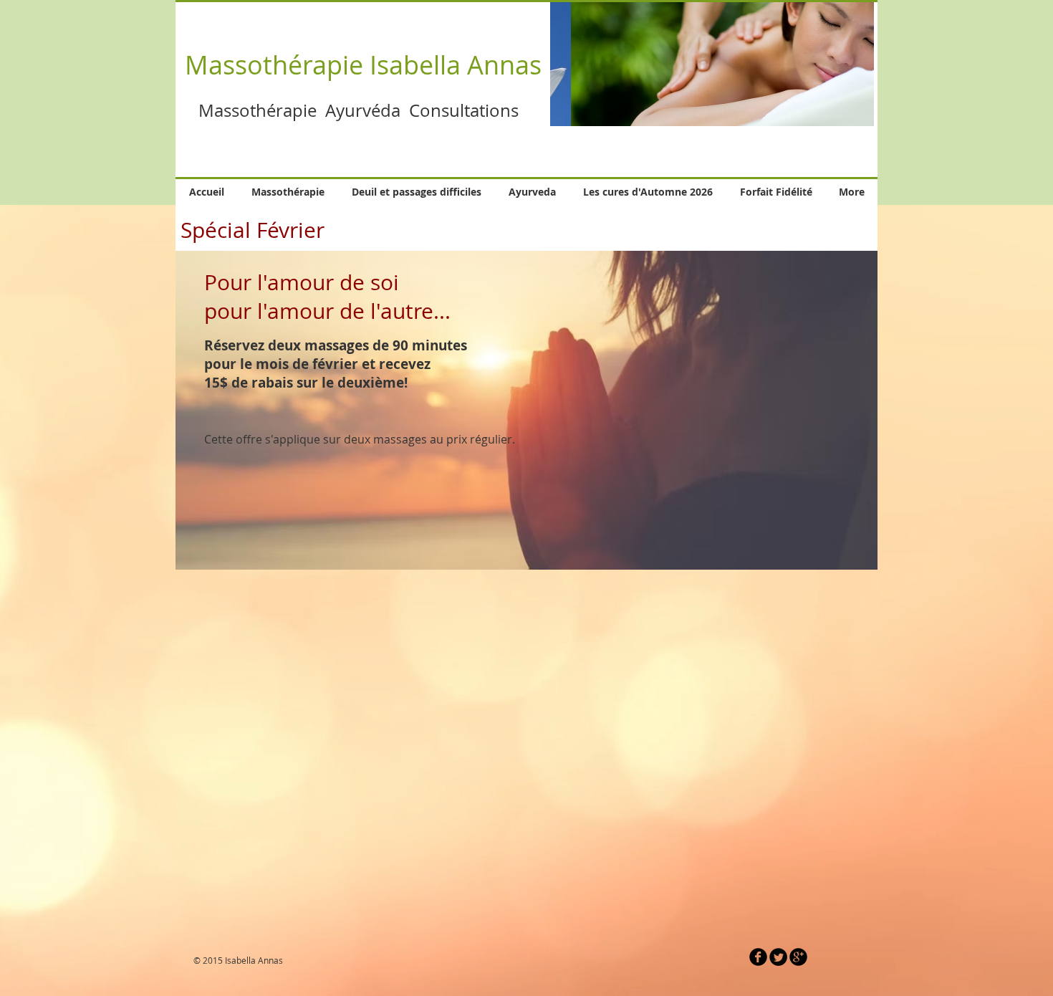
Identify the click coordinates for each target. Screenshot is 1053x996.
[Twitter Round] (778, 957)
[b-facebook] (758, 957)
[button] (712, 63)
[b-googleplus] (798, 957)
